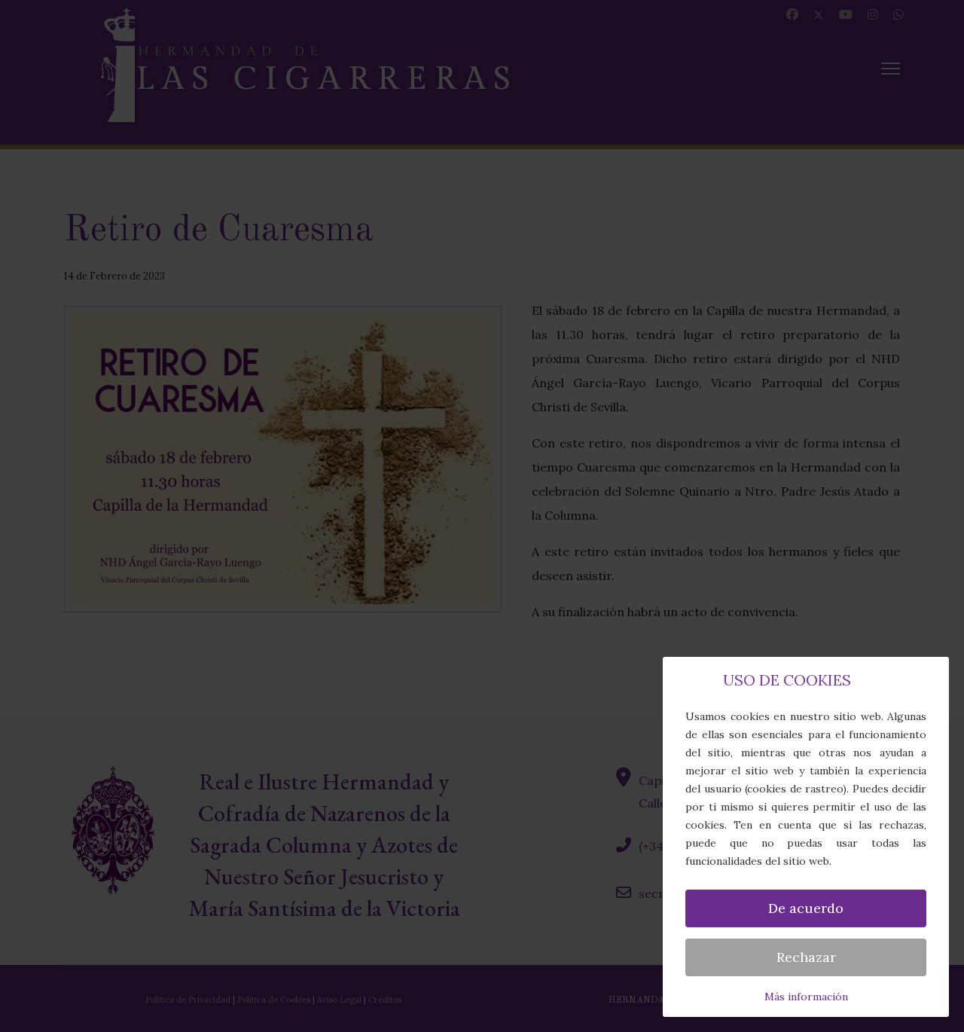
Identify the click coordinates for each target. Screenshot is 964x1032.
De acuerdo (806, 908)
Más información (806, 996)
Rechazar (806, 957)
